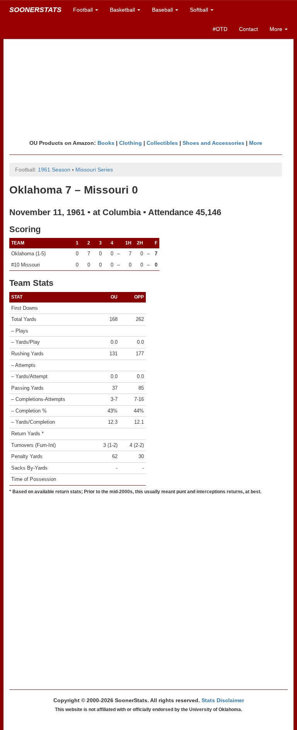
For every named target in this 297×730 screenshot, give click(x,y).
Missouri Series (94, 169)
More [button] (277, 29)
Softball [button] (200, 10)
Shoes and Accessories (213, 143)
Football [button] (83, 10)
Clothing (130, 143)
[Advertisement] (148, 79)
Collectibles (162, 143)
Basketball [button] (123, 10)
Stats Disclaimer (222, 700)
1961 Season (54, 169)
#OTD (220, 29)
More (255, 143)
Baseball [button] (163, 10)
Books (105, 143)
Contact (248, 29)
